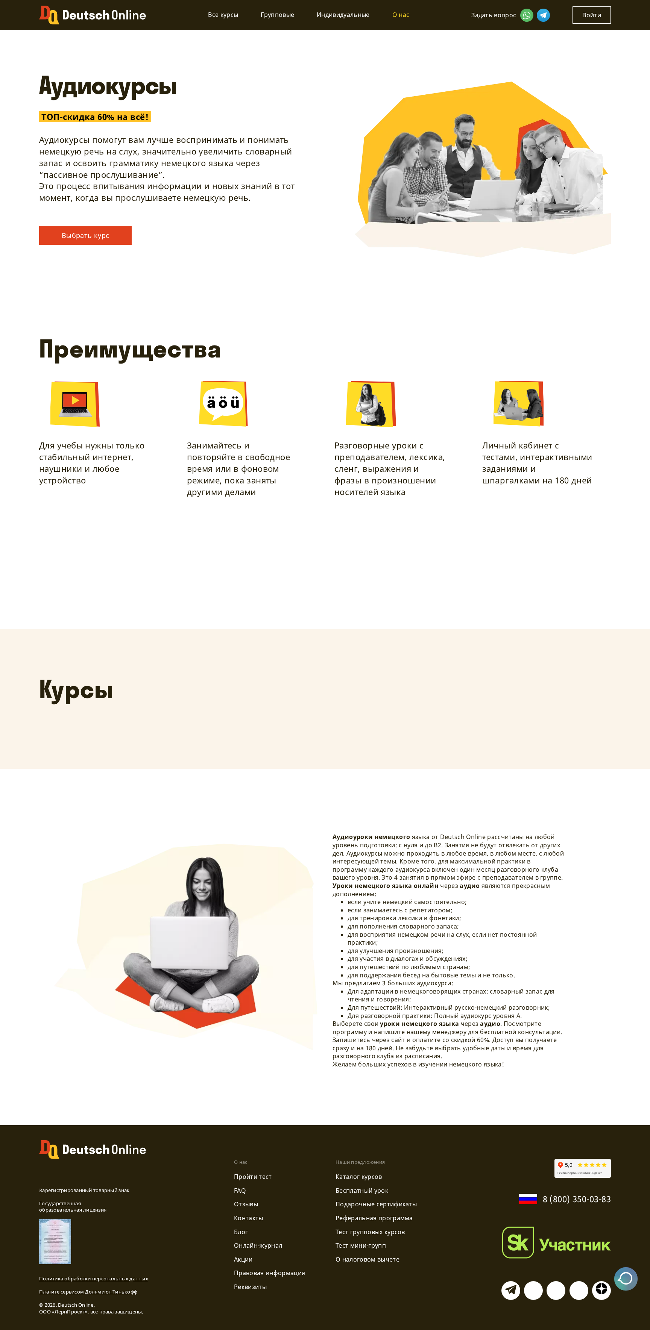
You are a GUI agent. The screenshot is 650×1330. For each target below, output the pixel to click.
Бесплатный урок (362, 1190)
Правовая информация (269, 1273)
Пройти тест (253, 1176)
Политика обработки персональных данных (93, 1278)
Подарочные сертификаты (376, 1204)
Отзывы (246, 1204)
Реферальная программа (374, 1218)
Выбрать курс (85, 235)
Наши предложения (360, 1162)
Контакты (248, 1218)
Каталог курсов (359, 1176)
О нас (401, 15)
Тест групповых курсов (370, 1232)
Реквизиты (250, 1287)
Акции (243, 1259)
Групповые (277, 15)
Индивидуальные (343, 15)
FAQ (240, 1190)
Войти (591, 15)
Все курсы (223, 15)
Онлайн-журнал (258, 1245)
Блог (241, 1232)
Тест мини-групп (361, 1245)
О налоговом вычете (367, 1259)
